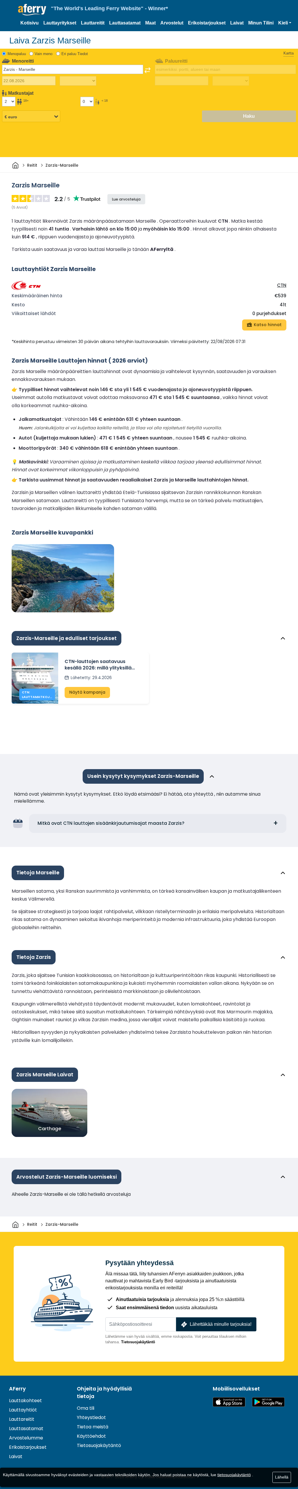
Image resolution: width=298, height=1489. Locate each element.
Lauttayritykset (59, 22)
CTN (281, 285)
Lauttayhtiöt (23, 1410)
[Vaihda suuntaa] (147, 70)
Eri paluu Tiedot (74, 54)
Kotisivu (29, 22)
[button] (285, 23)
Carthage (49, 1128)
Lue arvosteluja (126, 199)
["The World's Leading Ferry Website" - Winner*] (32, 9)
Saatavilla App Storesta (229, 1402)
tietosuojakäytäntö (234, 1474)
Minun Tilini (261, 22)
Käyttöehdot (91, 1436)
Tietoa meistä (92, 1426)
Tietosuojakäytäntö (138, 1342)
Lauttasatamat (125, 22)
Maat (150, 22)
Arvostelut (171, 22)
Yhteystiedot (91, 1417)
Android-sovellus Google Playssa (268, 1402)
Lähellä (281, 1477)
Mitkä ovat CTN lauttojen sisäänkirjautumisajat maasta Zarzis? (111, 823)
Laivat (237, 22)
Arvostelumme (26, 1437)
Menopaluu (17, 54)
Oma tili (85, 1408)
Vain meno (43, 54)
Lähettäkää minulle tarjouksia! (220, 1324)
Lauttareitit (92, 22)
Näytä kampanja (87, 692)
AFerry (17, 1388)
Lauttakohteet (25, 1400)
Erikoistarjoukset (207, 22)
